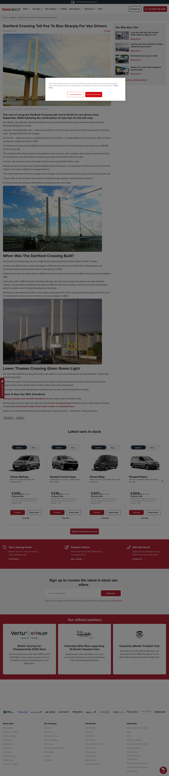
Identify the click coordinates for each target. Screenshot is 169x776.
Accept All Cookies (93, 94)
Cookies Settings (76, 94)
